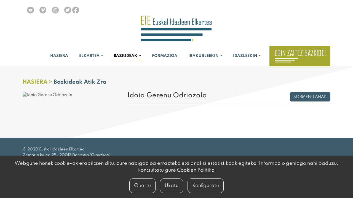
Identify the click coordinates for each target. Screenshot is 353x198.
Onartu (142, 185)
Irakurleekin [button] (204, 56)
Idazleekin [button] (245, 56)
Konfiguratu (205, 185)
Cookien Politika (196, 170)
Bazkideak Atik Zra (80, 82)
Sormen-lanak (310, 97)
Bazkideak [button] (126, 56)
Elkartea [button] (89, 56)
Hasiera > (38, 82)
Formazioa (164, 56)
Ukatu (171, 185)
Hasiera (59, 56)
